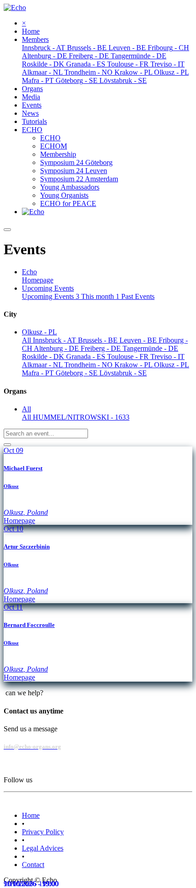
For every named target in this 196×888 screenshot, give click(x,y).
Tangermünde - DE (150, 348)
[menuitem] (31, 31)
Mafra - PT (39, 373)
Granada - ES (86, 356)
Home (31, 815)
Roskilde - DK (44, 356)
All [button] (26, 409)
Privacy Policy (43, 832)
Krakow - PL (134, 365)
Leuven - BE (139, 340)
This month (100, 296)
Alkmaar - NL (43, 365)
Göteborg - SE (77, 373)
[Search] (7, 444)
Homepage (37, 280)
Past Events (138, 296)
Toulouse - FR (128, 356)
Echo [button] (29, 272)
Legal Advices (42, 848)
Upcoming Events (50, 296)
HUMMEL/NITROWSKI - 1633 (81, 417)
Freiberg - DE (102, 348)
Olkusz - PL (171, 365)
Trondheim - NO (89, 365)
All (27, 340)
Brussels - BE (98, 340)
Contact (33, 864)
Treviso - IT (167, 356)
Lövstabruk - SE (123, 373)
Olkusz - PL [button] (39, 332)
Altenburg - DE (57, 348)
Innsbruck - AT (55, 340)
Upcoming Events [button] (48, 288)
